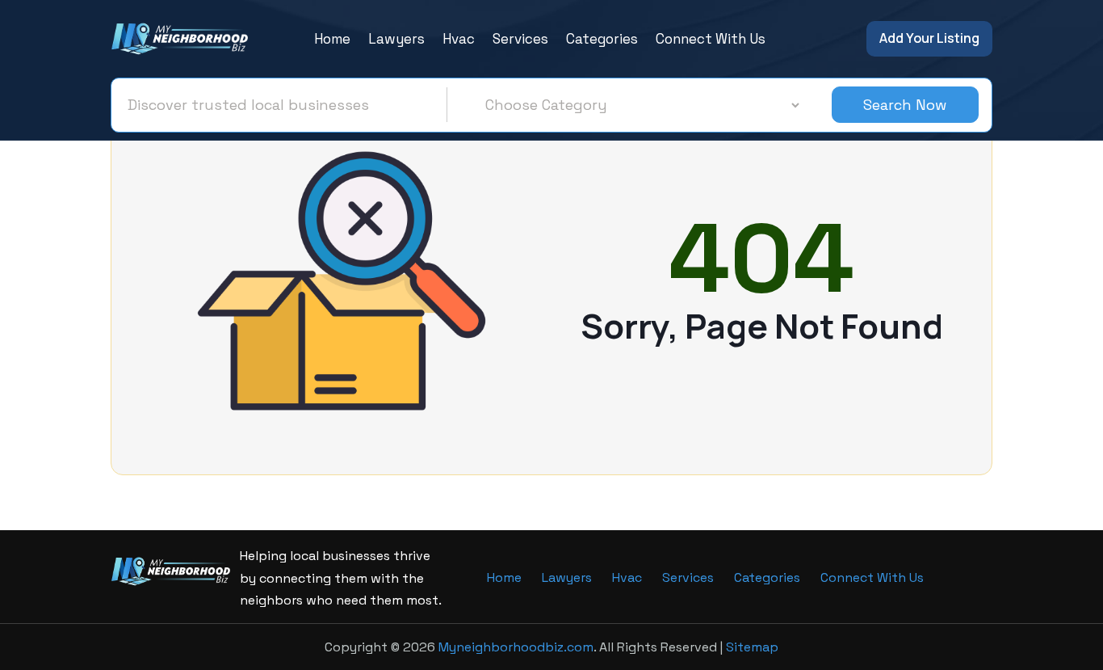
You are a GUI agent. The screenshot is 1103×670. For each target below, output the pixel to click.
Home (332, 39)
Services (520, 39)
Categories (602, 39)
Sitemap (752, 646)
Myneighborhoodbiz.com (515, 646)
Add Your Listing (929, 38)
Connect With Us (710, 39)
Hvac (458, 39)
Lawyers (396, 39)
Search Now (904, 104)
